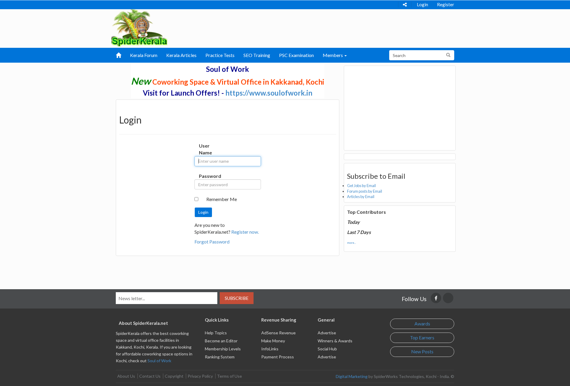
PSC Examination (296, 55)
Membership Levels (223, 348)
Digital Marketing (352, 376)
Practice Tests (220, 55)
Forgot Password (211, 241)
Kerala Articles (181, 55)
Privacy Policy (200, 376)
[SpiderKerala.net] (139, 27)
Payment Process (277, 356)
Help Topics (216, 332)
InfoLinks (269, 348)
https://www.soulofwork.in (268, 92)
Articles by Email (360, 196)
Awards (422, 323)
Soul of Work (159, 360)
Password (205, 176)
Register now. (245, 232)
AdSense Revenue (278, 332)
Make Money (273, 340)
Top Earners (422, 337)
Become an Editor (221, 340)
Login (422, 4)
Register (445, 4)
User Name (205, 149)
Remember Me (221, 199)
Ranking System (220, 356)
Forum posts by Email (364, 191)
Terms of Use (229, 376)
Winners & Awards (335, 340)
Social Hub (327, 348)
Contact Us (150, 376)
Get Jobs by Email (361, 185)
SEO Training (256, 55)
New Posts (422, 351)
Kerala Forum (143, 55)
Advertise (327, 332)
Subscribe (236, 298)
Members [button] (333, 55)
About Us (126, 376)
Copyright (174, 376)
